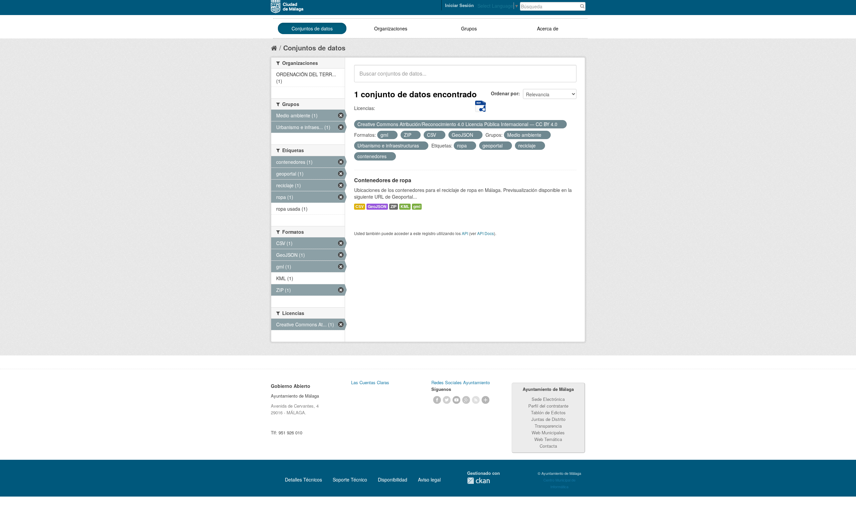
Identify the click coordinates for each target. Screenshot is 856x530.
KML (405, 206)
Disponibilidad (392, 479)
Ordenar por (504, 93)
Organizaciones (390, 28)
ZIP (394, 206)
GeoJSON (377, 206)
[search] (566, 77)
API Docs (485, 233)
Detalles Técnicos (303, 479)
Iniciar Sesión (459, 5)
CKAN (478, 480)
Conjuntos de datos (312, 28)
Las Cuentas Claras (370, 382)
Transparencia (548, 426)
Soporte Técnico (350, 479)
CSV (359, 206)
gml (416, 206)
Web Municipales (548, 432)
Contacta (548, 446)
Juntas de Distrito (548, 419)
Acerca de (547, 28)
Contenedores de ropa (382, 180)
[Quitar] (561, 124)
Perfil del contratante (548, 406)
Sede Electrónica (548, 399)
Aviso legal (429, 479)
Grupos (469, 28)
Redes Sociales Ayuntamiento (460, 382)
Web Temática (548, 439)
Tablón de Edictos (548, 412)
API (465, 233)
